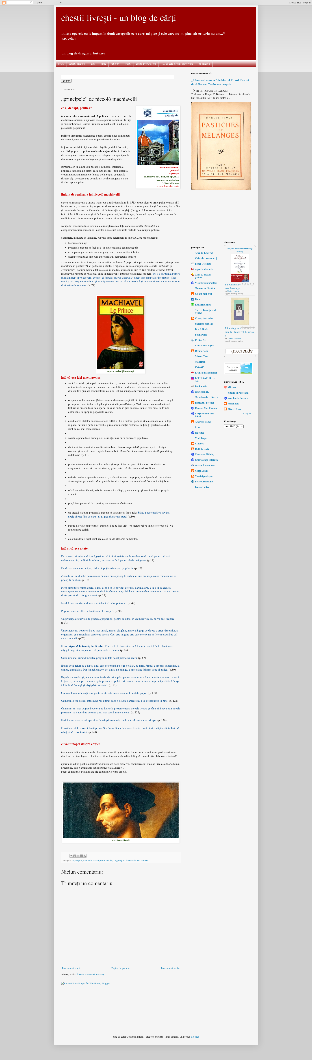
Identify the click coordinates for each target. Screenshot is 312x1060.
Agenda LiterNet (204, 253)
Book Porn (201, 334)
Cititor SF (200, 340)
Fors (197, 299)
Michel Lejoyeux (233, 291)
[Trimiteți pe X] (78, 856)
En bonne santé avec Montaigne (233, 286)
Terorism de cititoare (206, 397)
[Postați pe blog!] (74, 856)
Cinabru (199, 443)
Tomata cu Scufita (205, 288)
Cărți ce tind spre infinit (204, 415)
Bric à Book (201, 329)
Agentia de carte (204, 269)
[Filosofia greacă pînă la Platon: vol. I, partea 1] (240, 323)
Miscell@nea (234, 409)
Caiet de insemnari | (206, 258)
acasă (61, 63)
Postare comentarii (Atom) (90, 974)
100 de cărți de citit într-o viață (177, 63)
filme (103, 63)
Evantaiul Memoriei (206, 372)
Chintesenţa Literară (206, 460)
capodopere (77, 860)
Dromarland (202, 351)
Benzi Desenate (203, 264)
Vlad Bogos (201, 438)
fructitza (199, 432)
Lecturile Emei (203, 304)
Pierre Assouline (204, 481)
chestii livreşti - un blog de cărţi (118, 17)
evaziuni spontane (204, 465)
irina (197, 427)
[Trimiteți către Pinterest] (85, 856)
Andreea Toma (203, 422)
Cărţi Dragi (201, 470)
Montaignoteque (204, 476)
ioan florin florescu (238, 398)
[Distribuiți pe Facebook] (81, 856)
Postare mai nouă (71, 968)
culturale (87, 860)
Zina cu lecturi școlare (203, 276)
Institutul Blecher (204, 402)
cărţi (93, 63)
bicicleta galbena (204, 324)
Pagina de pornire (120, 968)
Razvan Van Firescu (206, 408)
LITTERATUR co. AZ (205, 379)
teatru (128, 63)
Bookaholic (201, 386)
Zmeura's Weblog (204, 454)
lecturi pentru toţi (101, 860)
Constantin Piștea (204, 345)
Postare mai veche (170, 968)
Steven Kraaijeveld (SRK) (205, 311)
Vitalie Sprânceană (238, 393)
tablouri (115, 63)
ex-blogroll (204, 63)
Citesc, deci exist (204, 318)
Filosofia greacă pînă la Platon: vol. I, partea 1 (239, 332)
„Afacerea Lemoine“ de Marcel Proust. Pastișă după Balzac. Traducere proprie (220, 82)
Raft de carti (202, 449)
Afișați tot (247, 413)
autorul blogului (77, 63)
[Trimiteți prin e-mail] (71, 856)
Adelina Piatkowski (234, 338)
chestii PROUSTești (146, 63)
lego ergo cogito (117, 860)
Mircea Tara (201, 356)
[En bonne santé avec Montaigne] (240, 281)
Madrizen (200, 362)
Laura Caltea (202, 487)
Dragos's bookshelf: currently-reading (240, 250)
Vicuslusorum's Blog (206, 283)
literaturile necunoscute (137, 860)
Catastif (199, 367)
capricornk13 (202, 392)
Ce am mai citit (203, 294)
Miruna (232, 387)
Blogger (195, 1036)
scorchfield (233, 403)
